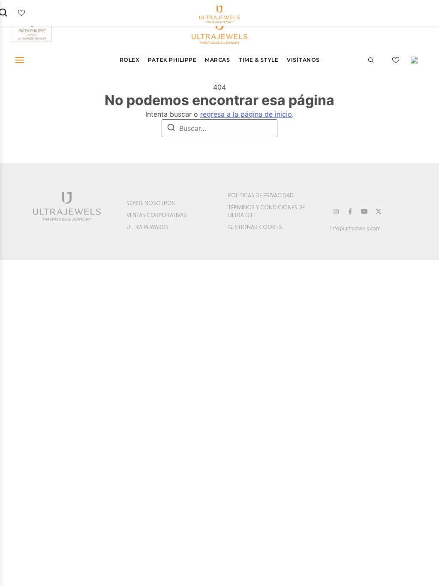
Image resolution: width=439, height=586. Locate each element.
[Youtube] (364, 211)
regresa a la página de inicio (246, 114)
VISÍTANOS (303, 60)
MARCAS (217, 60)
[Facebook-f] (350, 211)
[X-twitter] (379, 211)
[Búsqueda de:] (219, 128)
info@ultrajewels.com (355, 229)
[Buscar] (171, 129)
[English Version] (417, 60)
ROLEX (130, 60)
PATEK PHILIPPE (172, 60)
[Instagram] (336, 211)
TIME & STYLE (258, 60)
